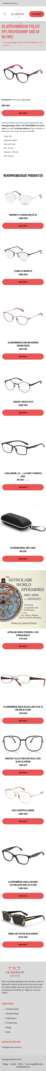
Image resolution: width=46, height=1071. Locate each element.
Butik (8, 1032)
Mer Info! (23, 113)
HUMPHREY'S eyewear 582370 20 (23, 214)
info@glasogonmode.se (10, 3)
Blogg (8, 1027)
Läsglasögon (25, 99)
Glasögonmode (12, 1009)
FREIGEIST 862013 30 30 (23, 401)
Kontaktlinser (11, 1023)
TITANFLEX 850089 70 (23, 271)
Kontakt (13, 1064)
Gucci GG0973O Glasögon (23, 810)
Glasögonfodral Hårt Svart (23, 547)
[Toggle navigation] (5, 14)
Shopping (36, 14)
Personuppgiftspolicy (34, 1064)
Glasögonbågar (12, 1013)
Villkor (20, 1064)
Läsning (15, 99)
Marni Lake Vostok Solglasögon (23, 933)
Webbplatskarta (23, 1067)
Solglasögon (11, 1018)
